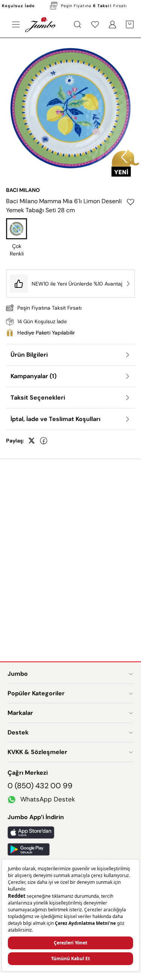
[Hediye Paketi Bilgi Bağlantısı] (70, 332)
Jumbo (18, 674)
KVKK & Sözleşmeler (37, 752)
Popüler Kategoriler (36, 693)
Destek (18, 732)
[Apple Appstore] (70, 832)
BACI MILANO (23, 190)
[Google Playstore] (70, 849)
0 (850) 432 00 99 (40, 786)
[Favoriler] (95, 24)
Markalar (20, 713)
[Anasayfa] (40, 24)
